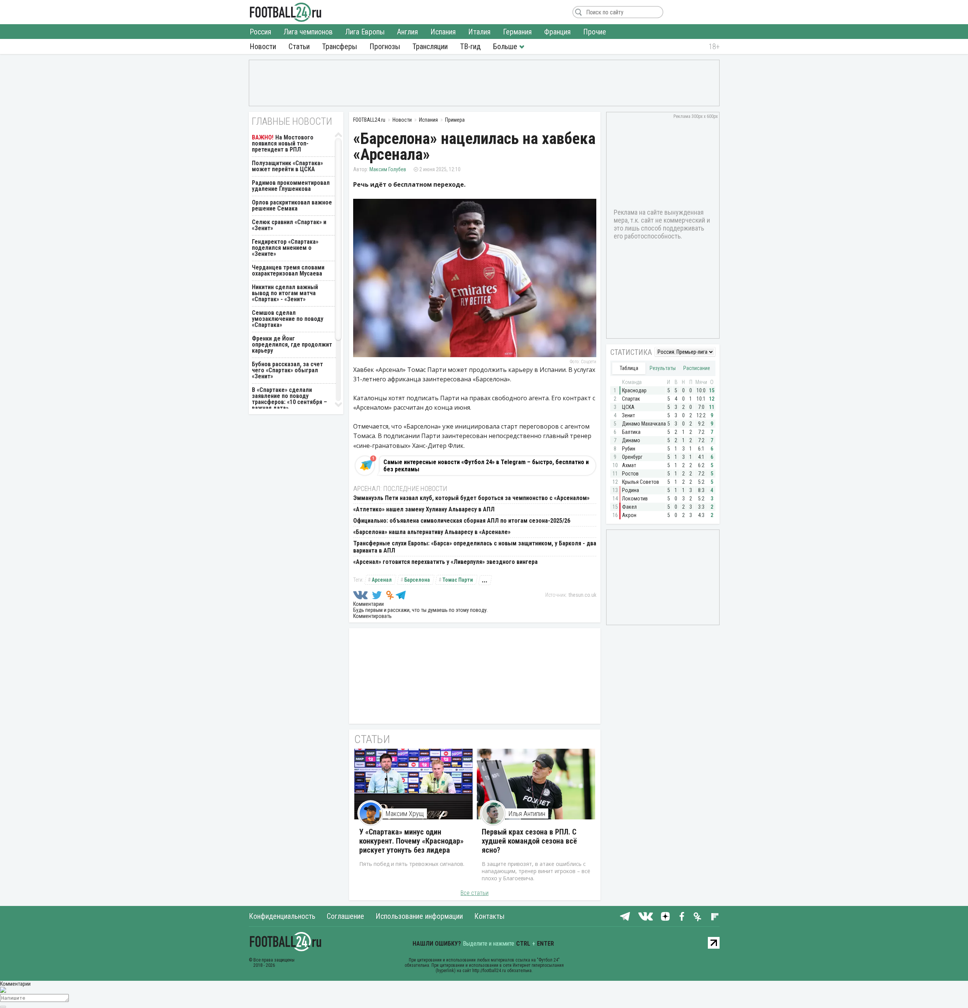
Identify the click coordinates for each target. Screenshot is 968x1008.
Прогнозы (384, 46)
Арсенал (382, 580)
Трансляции (430, 46)
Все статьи (475, 893)
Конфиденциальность (282, 916)
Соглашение (345, 916)
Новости (263, 46)
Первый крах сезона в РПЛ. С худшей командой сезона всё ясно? (529, 841)
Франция (557, 31)
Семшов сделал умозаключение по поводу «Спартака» (287, 318)
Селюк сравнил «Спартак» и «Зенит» (289, 225)
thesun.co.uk (582, 595)
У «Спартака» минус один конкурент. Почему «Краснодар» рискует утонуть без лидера (411, 841)
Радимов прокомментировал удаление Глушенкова (291, 185)
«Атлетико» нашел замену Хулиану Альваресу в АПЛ (424, 509)
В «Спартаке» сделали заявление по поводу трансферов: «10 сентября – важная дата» (289, 399)
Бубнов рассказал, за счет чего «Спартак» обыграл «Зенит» (287, 370)
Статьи (299, 46)
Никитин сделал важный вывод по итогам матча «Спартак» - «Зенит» (285, 293)
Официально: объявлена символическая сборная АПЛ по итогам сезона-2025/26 (461, 520)
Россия (260, 31)
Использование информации (419, 916)
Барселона (417, 580)
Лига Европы (365, 31)
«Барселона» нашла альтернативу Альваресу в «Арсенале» (431, 532)
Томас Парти (457, 580)
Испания (443, 31)
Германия (517, 31)
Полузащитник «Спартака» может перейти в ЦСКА (287, 166)
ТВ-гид (470, 46)
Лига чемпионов (308, 31)
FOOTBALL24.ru (286, 12)
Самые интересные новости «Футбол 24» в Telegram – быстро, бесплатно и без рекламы (486, 465)
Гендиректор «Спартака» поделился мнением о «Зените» (285, 247)
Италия (479, 31)
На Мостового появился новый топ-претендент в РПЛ (282, 143)
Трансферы (339, 46)
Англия (407, 31)
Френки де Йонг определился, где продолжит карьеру (292, 344)
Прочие (594, 31)
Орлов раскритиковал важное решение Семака (292, 205)
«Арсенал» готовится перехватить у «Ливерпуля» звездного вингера (445, 561)
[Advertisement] (484, 82)
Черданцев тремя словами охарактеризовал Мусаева (288, 270)
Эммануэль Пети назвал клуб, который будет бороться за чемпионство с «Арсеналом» (471, 498)
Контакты (489, 916)
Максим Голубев (387, 169)
